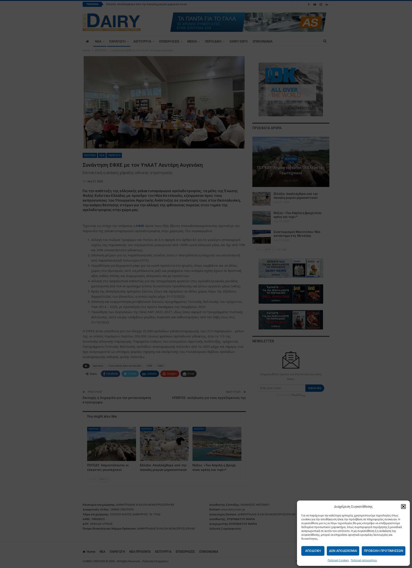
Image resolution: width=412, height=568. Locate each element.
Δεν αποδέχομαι (343, 551)
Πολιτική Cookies (338, 560)
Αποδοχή (313, 551)
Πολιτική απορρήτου (364, 560)
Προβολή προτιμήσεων (383, 551)
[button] (403, 506)
